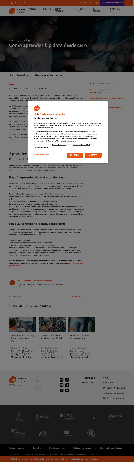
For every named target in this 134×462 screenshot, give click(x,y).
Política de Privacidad (81, 145)
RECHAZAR (75, 155)
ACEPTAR (93, 155)
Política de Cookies (59, 145)
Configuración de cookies (41, 154)
